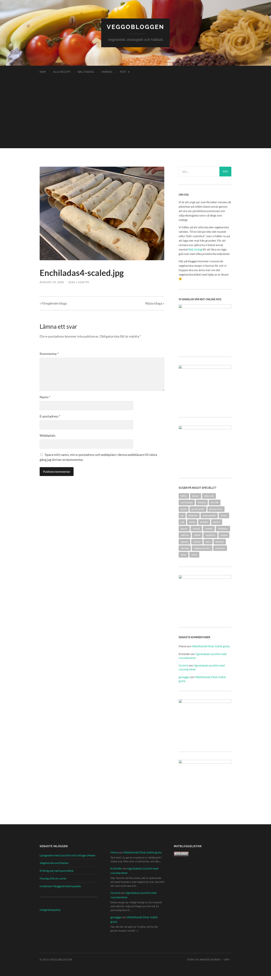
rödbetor (223, 528)
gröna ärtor (216, 509)
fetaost (202, 502)
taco (208, 541)
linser (224, 515)
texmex (220, 541)
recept (196, 528)
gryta (184, 509)
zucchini (220, 548)
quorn (184, 528)
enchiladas (187, 502)
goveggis (184, 677)
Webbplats (47, 435)
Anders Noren (209, 959)
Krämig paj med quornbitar (57, 870)
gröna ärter (198, 509)
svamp (197, 541)
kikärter (193, 515)
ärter (183, 554)
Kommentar (49, 354)
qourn (216, 521)
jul (182, 515)
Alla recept (62, 71)
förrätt (214, 502)
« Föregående (53, 303)
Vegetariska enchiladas (54, 863)
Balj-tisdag (195, 249)
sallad (197, 535)
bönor (195, 495)
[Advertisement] (135, 122)
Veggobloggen (135, 26)
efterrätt (209, 495)
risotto (209, 528)
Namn (45, 397)
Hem (43, 71)
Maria (114, 852)
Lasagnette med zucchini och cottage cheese (67, 855)
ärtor (194, 554)
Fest (123, 71)
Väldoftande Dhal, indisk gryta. (210, 646)
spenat (184, 541)
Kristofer (116, 868)
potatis (204, 521)
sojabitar (210, 535)
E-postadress (50, 416)
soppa (223, 535)
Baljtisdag (86, 71)
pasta (192, 521)
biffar (184, 495)
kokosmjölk (209, 515)
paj (182, 521)
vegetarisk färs (202, 548)
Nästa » (154, 303)
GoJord (183, 665)
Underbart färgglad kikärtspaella (60, 886)
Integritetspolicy (50, 909)
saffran (185, 535)
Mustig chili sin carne (53, 878)
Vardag (107, 71)
